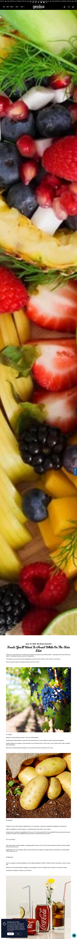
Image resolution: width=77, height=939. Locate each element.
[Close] (26, 920)
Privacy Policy (10, 930)
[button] (69, 7)
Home (4, 6)
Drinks (8, 6)
